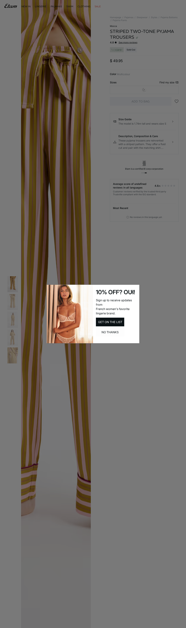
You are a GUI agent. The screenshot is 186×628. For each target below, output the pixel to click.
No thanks (110, 332)
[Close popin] (132, 292)
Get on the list (110, 322)
